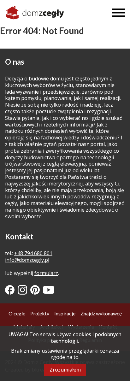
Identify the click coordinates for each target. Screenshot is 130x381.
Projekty (39, 313)
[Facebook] (10, 290)
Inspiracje (64, 313)
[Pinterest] (35, 290)
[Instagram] (22, 290)
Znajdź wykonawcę (101, 313)
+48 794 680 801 (33, 253)
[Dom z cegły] (35, 13)
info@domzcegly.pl (27, 259)
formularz (46, 273)
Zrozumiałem (65, 369)
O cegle (17, 313)
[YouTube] (48, 290)
